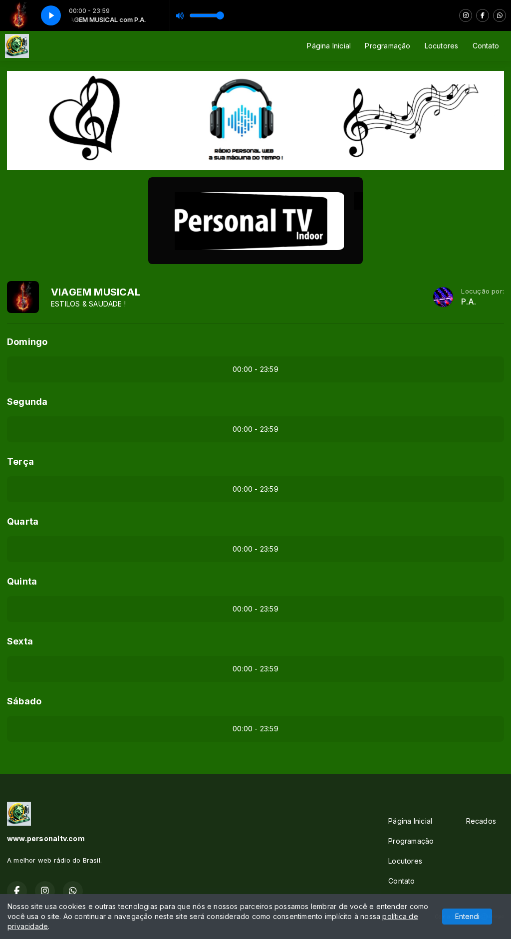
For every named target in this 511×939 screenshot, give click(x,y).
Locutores (442, 45)
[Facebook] (482, 15)
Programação (387, 45)
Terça (20, 461)
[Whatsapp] (499, 15)
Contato (486, 45)
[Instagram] (465, 15)
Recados (481, 821)
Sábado (24, 701)
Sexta (20, 641)
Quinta (22, 581)
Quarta (22, 521)
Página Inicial (329, 45)
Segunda (27, 401)
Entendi (467, 916)
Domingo (27, 341)
